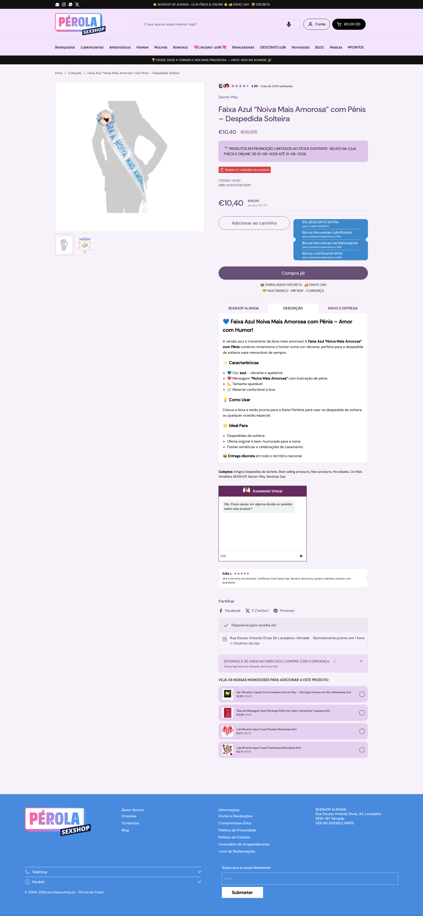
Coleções (75, 73)
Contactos (130, 823)
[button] (288, 24)
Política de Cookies (234, 837)
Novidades (341, 472)
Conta (320, 24)
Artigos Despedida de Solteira (255, 472)
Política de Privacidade (237, 830)
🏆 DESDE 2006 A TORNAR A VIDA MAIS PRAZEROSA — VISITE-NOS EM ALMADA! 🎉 (211, 59)
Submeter (242, 892)
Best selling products (294, 472)
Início (58, 73)
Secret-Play (256, 476)
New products (321, 472)
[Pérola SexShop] (80, 24)
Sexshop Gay (276, 476)
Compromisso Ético (235, 823)
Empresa (129, 816)
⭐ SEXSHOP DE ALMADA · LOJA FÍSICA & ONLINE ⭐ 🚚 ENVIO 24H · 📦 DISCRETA (211, 4)
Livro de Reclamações (237, 851)
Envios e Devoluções (235, 816)
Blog (125, 830)
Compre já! (293, 273)
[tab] (244, 643)
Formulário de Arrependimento (244, 844)
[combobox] (216, 24)
